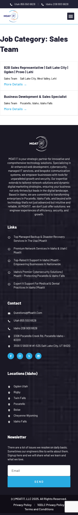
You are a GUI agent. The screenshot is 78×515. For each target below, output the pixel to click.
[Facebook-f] (11, 356)
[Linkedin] (38, 356)
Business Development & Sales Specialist (35, 96)
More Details (13, 84)
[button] (70, 16)
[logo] (11, 16)
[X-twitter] (29, 356)
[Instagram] (20, 356)
